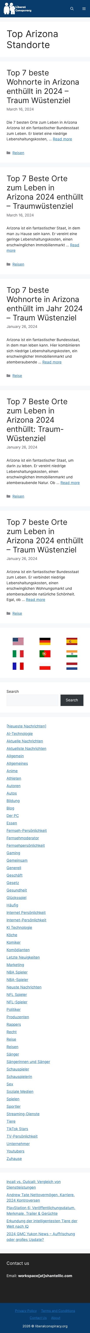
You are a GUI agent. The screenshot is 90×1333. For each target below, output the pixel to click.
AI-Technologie (20, 733)
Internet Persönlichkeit (26, 912)
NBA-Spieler (17, 979)
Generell (14, 868)
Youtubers (15, 1151)
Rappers (14, 1024)
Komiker (14, 942)
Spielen (13, 1099)
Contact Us (38, 1318)
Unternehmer (18, 1144)
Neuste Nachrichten (24, 987)
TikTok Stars (17, 1129)
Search (13, 691)
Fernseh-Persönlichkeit (27, 830)
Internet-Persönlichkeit (26, 920)
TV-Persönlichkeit (22, 1136)
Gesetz (13, 883)
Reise (17, 375)
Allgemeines (17, 763)
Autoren (14, 786)
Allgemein (15, 756)
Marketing (15, 965)
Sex (10, 1084)
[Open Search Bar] (72, 8)
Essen (12, 823)
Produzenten (18, 1017)
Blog (10, 808)
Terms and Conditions (58, 1311)
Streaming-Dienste (23, 1114)
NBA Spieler (17, 972)
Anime (12, 771)
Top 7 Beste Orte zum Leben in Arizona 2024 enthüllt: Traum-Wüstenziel (37, 420)
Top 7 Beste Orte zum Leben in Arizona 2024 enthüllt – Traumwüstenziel (45, 192)
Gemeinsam (17, 860)
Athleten (14, 778)
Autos (12, 793)
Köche (12, 935)
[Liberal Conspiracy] (17, 8)
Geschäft (14, 875)
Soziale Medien (20, 1091)
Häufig (12, 905)
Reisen (18, 153)
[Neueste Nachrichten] (26, 726)
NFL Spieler (17, 994)
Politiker (14, 1009)
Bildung (13, 801)
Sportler (14, 1106)
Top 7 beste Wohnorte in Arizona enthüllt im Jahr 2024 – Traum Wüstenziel (45, 303)
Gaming (13, 853)
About (55, 1318)
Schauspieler (18, 1069)
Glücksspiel (16, 897)
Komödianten (18, 950)
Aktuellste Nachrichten (26, 748)
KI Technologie (19, 927)
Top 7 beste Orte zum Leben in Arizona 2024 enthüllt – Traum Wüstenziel (45, 535)
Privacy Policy (26, 1311)
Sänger (13, 1054)
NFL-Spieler (17, 1002)
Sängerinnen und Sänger (28, 1062)
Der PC (13, 815)
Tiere (11, 1121)
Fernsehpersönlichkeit (26, 845)
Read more (62, 139)
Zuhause (14, 1158)
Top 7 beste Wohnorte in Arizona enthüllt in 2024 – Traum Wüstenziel (43, 86)
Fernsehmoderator (23, 838)
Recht (12, 1032)
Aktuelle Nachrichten (25, 741)
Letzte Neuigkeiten (23, 957)
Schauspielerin (19, 1076)
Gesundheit (17, 890)
